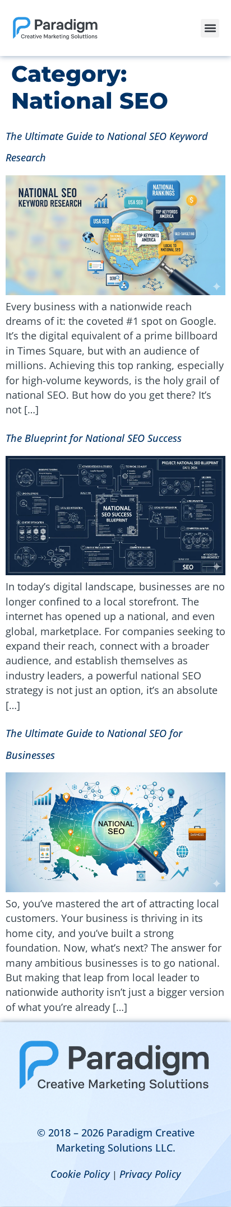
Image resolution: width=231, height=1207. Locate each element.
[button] (210, 28)
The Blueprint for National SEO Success (94, 438)
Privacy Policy (150, 1174)
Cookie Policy (80, 1174)
